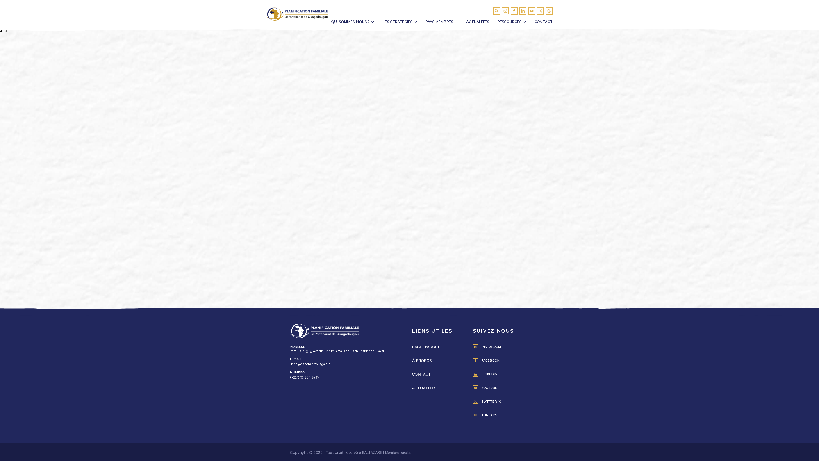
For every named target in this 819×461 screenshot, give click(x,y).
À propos (422, 360)
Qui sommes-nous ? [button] (350, 22)
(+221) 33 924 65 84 (305, 377)
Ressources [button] (509, 22)
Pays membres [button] (439, 22)
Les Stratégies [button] (397, 22)
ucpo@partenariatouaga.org (310, 364)
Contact (543, 22)
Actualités (477, 22)
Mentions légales (398, 452)
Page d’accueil (428, 347)
